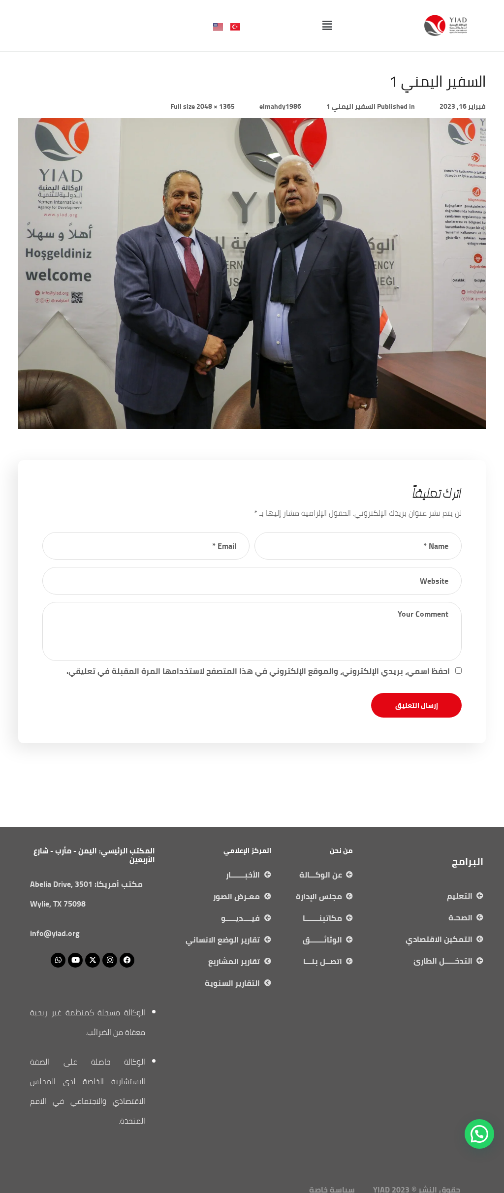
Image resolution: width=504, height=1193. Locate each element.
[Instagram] (109, 960)
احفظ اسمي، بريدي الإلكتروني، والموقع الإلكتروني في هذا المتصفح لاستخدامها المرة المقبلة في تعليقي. (258, 670)
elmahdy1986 (280, 106)
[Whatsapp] (58, 960)
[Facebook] (127, 960)
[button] (326, 25)
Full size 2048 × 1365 (202, 106)
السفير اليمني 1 (351, 106)
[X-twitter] (92, 960)
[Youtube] (75, 960)
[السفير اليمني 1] (252, 125)
